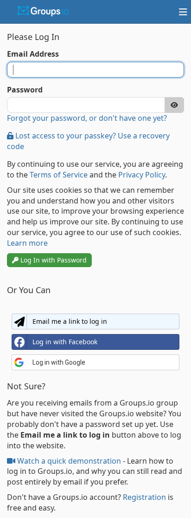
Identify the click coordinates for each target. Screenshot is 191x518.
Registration (144, 497)
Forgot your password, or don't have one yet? (87, 118)
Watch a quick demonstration (69, 461)
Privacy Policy (141, 175)
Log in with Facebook (64, 341)
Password (25, 90)
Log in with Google (58, 362)
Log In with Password (53, 260)
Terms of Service (59, 175)
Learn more (27, 243)
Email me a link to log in (69, 321)
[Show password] (174, 105)
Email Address (33, 54)
